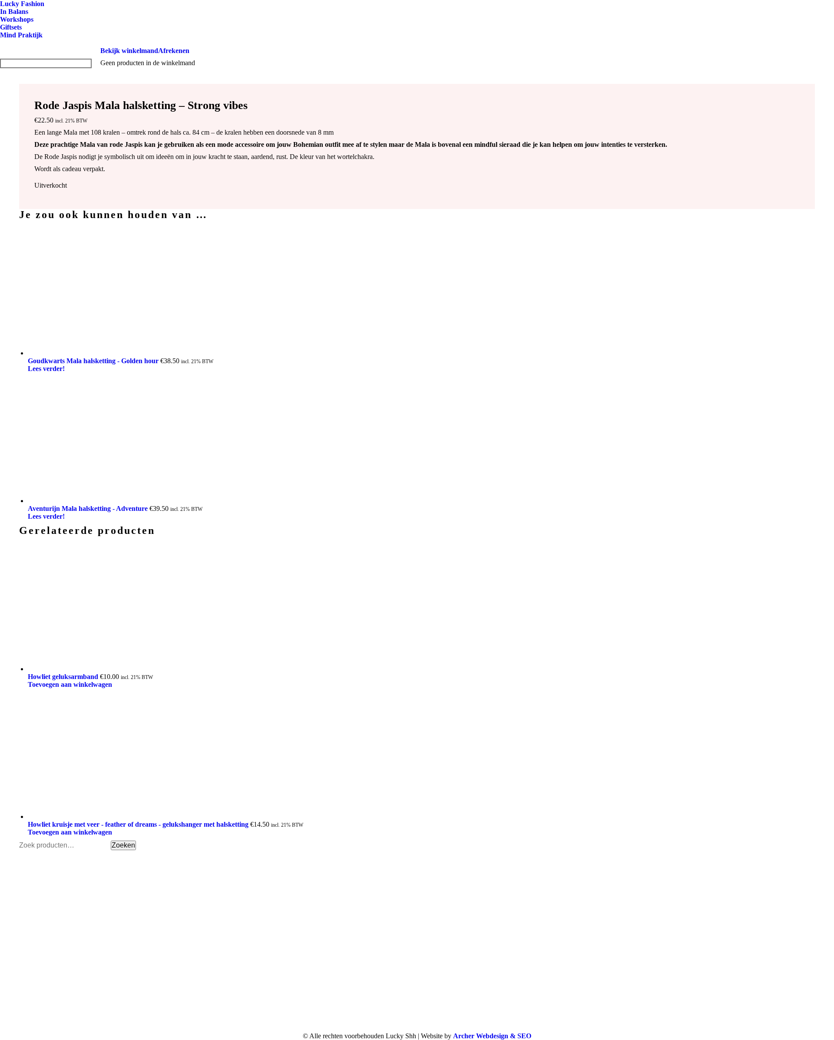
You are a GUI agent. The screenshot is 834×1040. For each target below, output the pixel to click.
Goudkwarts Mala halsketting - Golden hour (94, 360)
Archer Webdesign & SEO (492, 1036)
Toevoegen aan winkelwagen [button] (70, 684)
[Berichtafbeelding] (639, 912)
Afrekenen (173, 50)
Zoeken (123, 845)
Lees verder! (46, 368)
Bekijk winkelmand (129, 50)
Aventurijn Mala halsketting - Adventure (88, 508)
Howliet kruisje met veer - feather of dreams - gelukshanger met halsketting (139, 824)
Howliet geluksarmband (64, 676)
